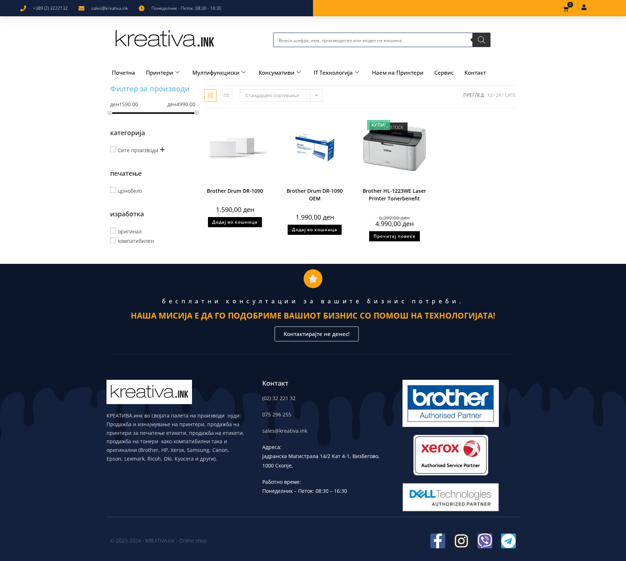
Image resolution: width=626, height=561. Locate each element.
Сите (510, 95)
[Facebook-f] (437, 540)
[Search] (481, 40)
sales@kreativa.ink (284, 430)
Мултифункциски (215, 72)
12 (489, 95)
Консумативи (277, 72)
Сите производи (138, 149)
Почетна (123, 72)
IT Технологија (333, 72)
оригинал (130, 231)
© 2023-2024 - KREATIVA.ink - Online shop (158, 540)
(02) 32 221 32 (279, 398)
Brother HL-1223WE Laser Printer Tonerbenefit (394, 194)
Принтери (159, 72)
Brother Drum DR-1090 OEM (315, 194)
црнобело (130, 190)
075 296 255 (276, 414)
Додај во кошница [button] (235, 222)
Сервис (444, 72)
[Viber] (484, 540)
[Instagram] (461, 540)
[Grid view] (210, 95)
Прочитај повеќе (394, 236)
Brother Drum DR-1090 (235, 190)
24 (498, 95)
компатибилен (136, 240)
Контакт (475, 72)
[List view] (226, 95)
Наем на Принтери (397, 72)
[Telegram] (508, 540)
